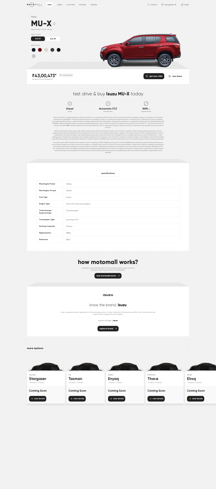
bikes (59, 4)
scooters (70, 4)
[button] (54, 23)
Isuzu (33, 16)
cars (49, 4)
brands (82, 4)
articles (93, 4)
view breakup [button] (67, 75)
